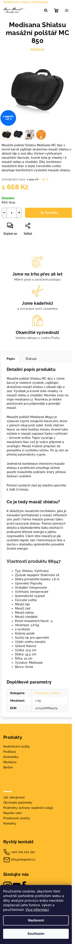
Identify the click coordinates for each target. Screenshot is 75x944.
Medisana (37, 49)
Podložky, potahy (47, 693)
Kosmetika (11, 757)
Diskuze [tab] (31, 358)
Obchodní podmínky (17, 802)
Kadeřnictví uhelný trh (19, 2)
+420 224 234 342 (23, 851)
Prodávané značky (16, 818)
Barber (8, 767)
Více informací (37, 910)
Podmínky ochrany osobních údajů (28, 807)
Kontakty (41, 2)
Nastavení (36, 920)
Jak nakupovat (14, 797)
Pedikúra (9, 751)
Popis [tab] (11, 358)
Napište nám (12, 813)
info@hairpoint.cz (23, 859)
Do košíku (51, 212)
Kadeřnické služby (16, 746)
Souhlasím (36, 934)
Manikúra (9, 762)
